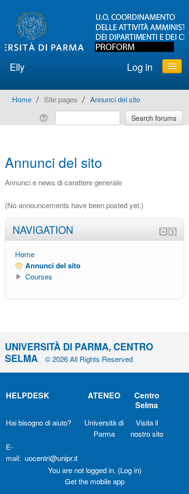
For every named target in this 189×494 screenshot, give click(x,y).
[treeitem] (94, 254)
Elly (17, 67)
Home (24, 254)
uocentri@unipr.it (51, 458)
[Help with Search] (45, 117)
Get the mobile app (95, 481)
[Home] (94, 32)
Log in (140, 67)
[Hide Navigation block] (163, 231)
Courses (38, 276)
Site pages (61, 99)
